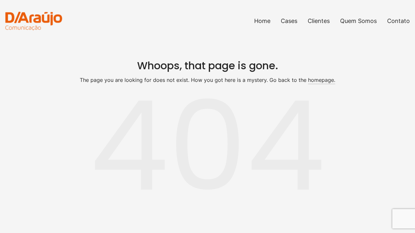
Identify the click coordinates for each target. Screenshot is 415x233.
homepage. (321, 80)
